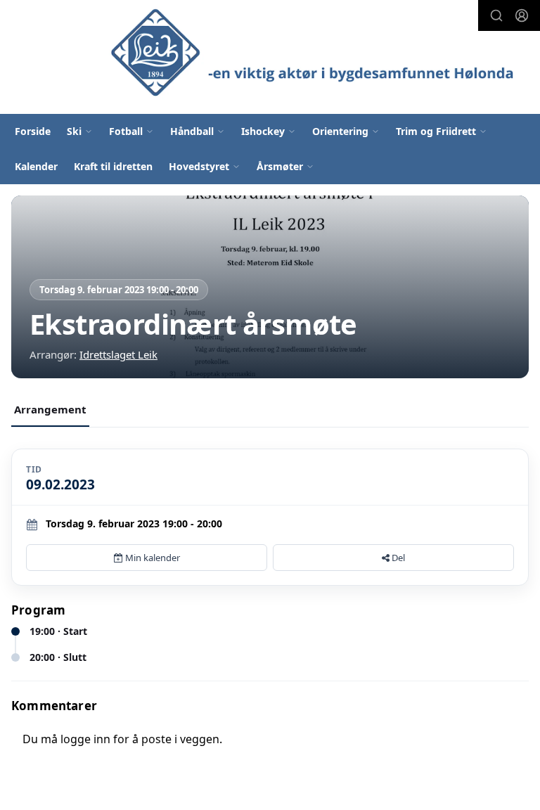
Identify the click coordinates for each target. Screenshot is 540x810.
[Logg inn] (521, 15)
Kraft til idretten (113, 166)
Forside (33, 131)
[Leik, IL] (317, 50)
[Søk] (496, 15)
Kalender (36, 166)
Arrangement (50, 409)
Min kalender (151, 557)
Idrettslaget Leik (118, 354)
